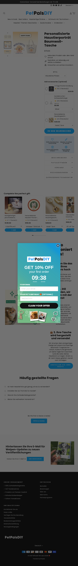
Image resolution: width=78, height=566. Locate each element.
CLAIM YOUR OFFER (39, 305)
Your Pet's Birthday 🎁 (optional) (36, 294)
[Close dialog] (58, 245)
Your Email (25, 284)
